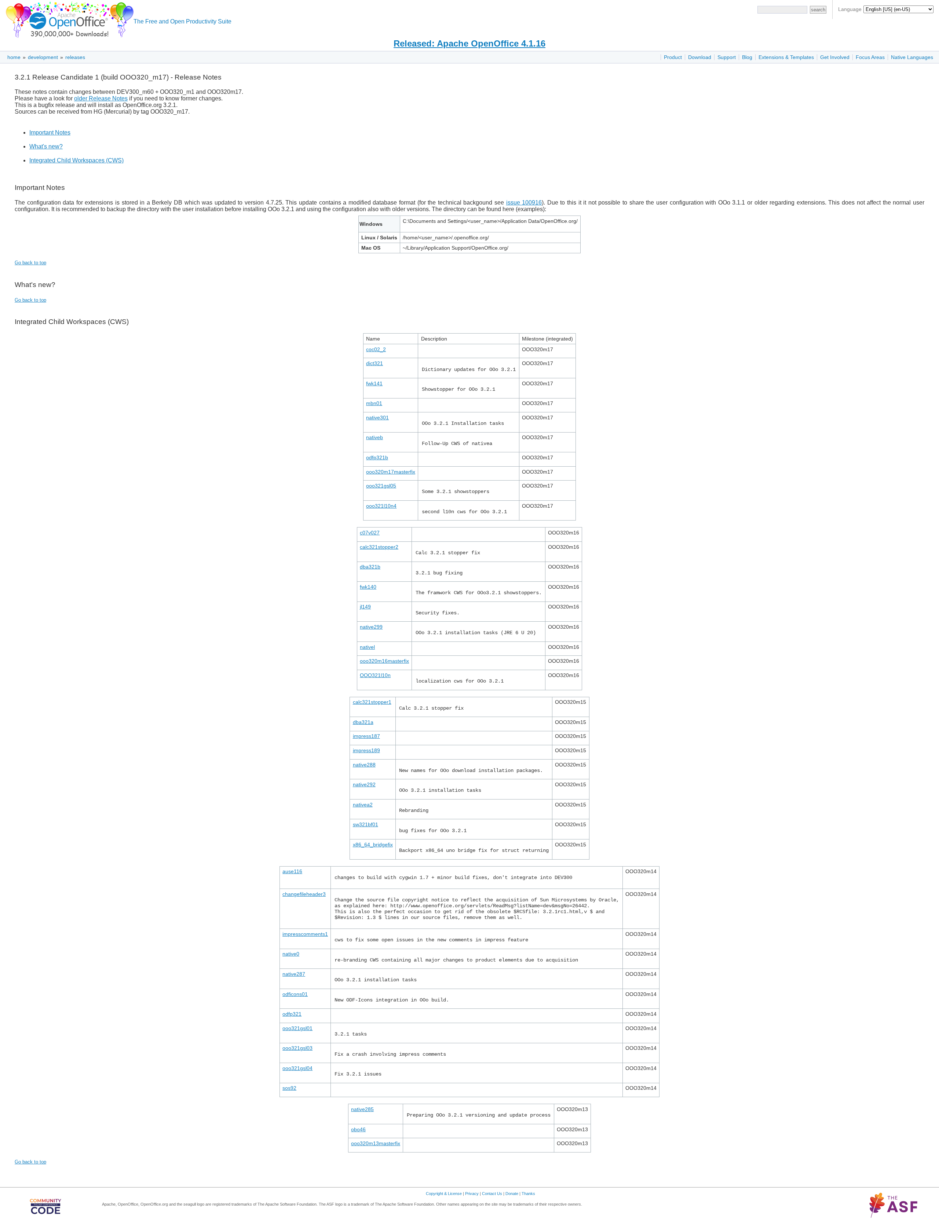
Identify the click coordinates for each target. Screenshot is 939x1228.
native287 (293, 974)
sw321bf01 (365, 824)
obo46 (358, 1129)
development (43, 57)
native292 (364, 784)
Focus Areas (870, 57)
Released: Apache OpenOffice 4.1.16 (469, 43)
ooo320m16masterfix (384, 661)
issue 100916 (524, 202)
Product (673, 57)
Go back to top (30, 262)
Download (699, 57)
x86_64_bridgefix (373, 845)
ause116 (292, 871)
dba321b (370, 567)
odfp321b (377, 457)
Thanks (528, 1193)
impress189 (366, 750)
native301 (377, 417)
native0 (290, 954)
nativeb (374, 437)
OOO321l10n (375, 675)
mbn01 (374, 403)
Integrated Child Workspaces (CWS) (76, 160)
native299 (371, 627)
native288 (364, 765)
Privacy (472, 1193)
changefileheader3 (304, 894)
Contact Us (492, 1193)
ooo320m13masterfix (375, 1143)
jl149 (365, 607)
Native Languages (912, 57)
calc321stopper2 (379, 547)
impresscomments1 (305, 934)
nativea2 (363, 805)
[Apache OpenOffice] (68, 18)
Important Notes (49, 132)
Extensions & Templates (786, 57)
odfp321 (292, 1014)
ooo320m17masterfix (390, 472)
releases (75, 57)
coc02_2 (376, 349)
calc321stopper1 (372, 702)
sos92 (289, 1088)
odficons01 (295, 994)
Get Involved (835, 57)
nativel (367, 647)
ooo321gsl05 (381, 486)
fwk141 (374, 383)
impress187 (366, 736)
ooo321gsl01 (297, 1028)
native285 (362, 1109)
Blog (747, 57)
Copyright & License (444, 1193)
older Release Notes (101, 98)
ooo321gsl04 (297, 1068)
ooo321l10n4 (381, 506)
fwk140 (368, 587)
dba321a (363, 722)
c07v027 (370, 533)
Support (726, 57)
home (14, 57)
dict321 (374, 363)
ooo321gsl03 (297, 1048)
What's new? (46, 146)
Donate (511, 1193)
